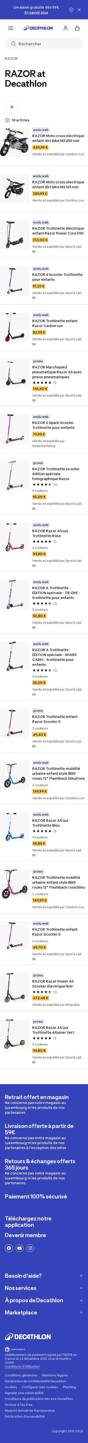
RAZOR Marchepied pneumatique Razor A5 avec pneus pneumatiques (57, 372)
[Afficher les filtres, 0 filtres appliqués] (12, 107)
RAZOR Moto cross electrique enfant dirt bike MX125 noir (58, 184)
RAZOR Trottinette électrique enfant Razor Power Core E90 (58, 230)
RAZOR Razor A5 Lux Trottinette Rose (50, 533)
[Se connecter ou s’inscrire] (65, 28)
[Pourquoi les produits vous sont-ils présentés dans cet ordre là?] (7, 120)
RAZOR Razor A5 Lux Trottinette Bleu (50, 822)
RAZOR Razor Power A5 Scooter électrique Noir (53, 983)
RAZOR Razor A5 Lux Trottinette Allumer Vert (53, 1029)
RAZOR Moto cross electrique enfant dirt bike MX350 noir (58, 138)
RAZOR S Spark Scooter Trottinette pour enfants (53, 425)
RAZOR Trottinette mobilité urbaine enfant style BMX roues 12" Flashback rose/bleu (58, 882)
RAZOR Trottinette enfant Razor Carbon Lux (55, 323)
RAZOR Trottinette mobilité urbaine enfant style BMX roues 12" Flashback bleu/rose (58, 773)
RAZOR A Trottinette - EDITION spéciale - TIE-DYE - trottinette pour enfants (56, 593)
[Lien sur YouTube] (19, 1248)
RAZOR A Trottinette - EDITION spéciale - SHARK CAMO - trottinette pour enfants (55, 657)
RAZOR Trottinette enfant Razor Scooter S (55, 719)
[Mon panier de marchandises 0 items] (77, 28)
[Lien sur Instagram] (30, 1248)
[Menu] (11, 28)
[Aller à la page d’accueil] (38, 28)
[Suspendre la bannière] (71, 10)
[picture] (14, 142)
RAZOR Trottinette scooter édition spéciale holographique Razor (56, 474)
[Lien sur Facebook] (9, 1248)
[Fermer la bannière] (79, 10)
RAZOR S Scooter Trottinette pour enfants (57, 277)
